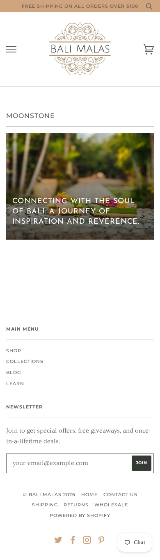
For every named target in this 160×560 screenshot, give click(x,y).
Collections (24, 361)
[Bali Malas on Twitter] (58, 541)
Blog (13, 372)
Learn (15, 383)
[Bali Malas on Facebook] (73, 541)
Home (89, 494)
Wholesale (111, 505)
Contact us (120, 494)
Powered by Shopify (80, 515)
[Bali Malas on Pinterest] (101, 541)
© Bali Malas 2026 (49, 494)
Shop (13, 351)
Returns (76, 505)
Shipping (45, 505)
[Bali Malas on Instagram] (87, 541)
